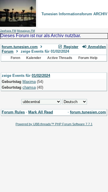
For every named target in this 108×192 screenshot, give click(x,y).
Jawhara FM (8, 30)
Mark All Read (40, 112)
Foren (15, 58)
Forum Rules (13, 112)
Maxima (29, 81)
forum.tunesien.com (20, 47)
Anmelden (96, 47)
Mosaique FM (26, 30)
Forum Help (87, 58)
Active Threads (59, 58)
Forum (8, 51)
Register (70, 47)
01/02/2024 (41, 75)
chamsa (29, 87)
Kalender (33, 58)
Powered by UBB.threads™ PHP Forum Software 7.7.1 (54, 124)
